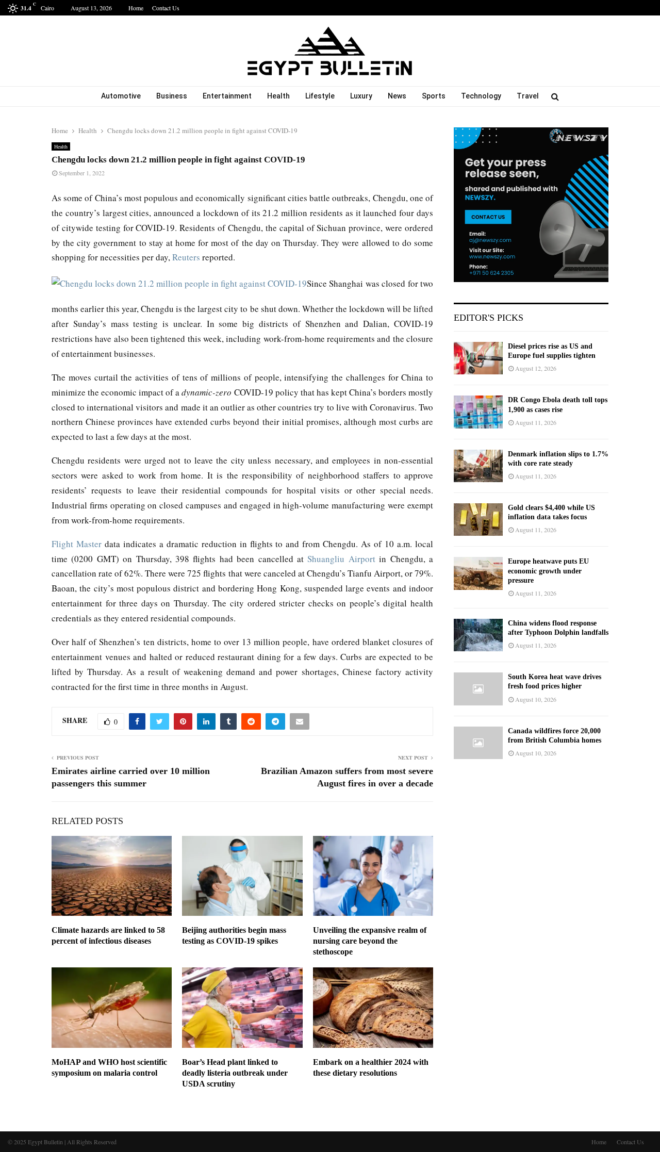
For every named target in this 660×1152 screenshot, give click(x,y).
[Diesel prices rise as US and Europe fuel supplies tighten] (478, 358)
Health (278, 96)
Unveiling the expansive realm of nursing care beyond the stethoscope (369, 941)
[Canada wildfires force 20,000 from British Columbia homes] (478, 743)
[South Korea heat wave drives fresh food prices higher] (478, 688)
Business (171, 96)
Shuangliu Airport (341, 559)
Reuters (186, 257)
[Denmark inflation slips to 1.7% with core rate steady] (478, 466)
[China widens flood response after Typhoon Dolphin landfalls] (478, 635)
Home (135, 8)
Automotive (121, 96)
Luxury (361, 96)
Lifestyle (320, 96)
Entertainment (227, 96)
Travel (528, 96)
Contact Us (165, 8)
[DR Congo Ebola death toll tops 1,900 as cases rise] (478, 412)
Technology (481, 96)
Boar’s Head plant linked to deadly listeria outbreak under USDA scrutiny (235, 1073)
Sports (434, 96)
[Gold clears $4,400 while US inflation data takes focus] (478, 519)
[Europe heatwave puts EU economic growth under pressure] (478, 573)
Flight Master (77, 544)
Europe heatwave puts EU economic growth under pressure (548, 570)
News (397, 96)
